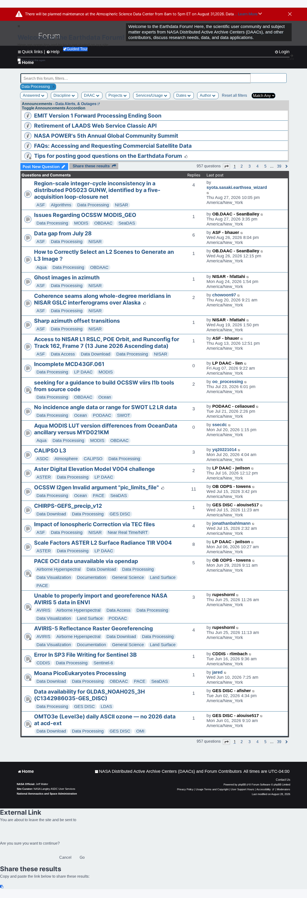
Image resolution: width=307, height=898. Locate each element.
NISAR (121, 205)
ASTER (43, 477)
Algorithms (61, 205)
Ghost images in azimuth (67, 277)
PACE (98, 495)
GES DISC (120, 514)
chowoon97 (224, 295)
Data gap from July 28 (63, 233)
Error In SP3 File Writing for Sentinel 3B (85, 654)
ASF (40, 205)
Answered (32, 95)
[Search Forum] (283, 75)
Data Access (63, 354)
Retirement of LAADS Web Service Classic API (95, 125)
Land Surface (163, 577)
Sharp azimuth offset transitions (77, 320)
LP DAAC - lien (227, 363)
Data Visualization (53, 577)
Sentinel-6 (103, 663)
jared (217, 672)
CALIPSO (93, 458)
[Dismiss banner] (290, 14)
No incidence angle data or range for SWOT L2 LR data (105, 407)
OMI (140, 731)
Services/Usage (150, 95)
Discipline (62, 95)
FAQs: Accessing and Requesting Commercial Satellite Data (113, 145)
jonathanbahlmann (231, 523)
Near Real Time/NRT (128, 532)
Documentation (91, 577)
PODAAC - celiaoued (233, 406)
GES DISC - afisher (231, 690)
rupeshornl (223, 594)
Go (82, 857)
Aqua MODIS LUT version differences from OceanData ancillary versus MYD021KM (105, 429)
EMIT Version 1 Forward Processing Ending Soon (97, 115)
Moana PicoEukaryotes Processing (80, 673)
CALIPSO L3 (50, 450)
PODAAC (102, 415)
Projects (115, 95)
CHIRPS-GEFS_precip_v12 (68, 506)
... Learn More (246, 13)
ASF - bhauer (225, 232)
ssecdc (219, 424)
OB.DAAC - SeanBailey (235, 214)
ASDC (42, 458)
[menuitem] (168, 771)
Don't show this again (33, 60)
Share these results (91, 166)
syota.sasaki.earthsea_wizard (237, 187)
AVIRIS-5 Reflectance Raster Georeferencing (93, 628)
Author (206, 95)
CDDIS (43, 663)
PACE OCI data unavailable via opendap (86, 561)
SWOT (123, 415)
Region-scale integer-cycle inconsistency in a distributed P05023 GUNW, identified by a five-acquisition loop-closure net (97, 190)
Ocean (104, 397)
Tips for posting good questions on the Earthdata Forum (108, 155)
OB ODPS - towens (231, 486)
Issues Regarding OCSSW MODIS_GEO (85, 215)
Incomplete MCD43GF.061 (69, 364)
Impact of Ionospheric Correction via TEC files (94, 524)
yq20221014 (224, 449)
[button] (226, 166)
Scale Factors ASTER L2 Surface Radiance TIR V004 (103, 542)
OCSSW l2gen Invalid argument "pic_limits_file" (96, 487)
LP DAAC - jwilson (231, 468)
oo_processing (227, 381)
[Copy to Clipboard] (2, 886)
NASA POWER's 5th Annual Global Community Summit (106, 135)
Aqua (41, 267)
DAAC (90, 95)
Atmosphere (66, 458)
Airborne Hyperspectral (58, 569)
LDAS (106, 706)
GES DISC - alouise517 (235, 505)
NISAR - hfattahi (228, 276)
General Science (128, 577)
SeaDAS (126, 223)
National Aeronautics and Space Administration (47, 793)
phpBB (242, 784)
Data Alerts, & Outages (75, 104)
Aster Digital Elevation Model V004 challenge (94, 469)
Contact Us (283, 779)
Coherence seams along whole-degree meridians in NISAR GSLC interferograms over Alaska (102, 299)
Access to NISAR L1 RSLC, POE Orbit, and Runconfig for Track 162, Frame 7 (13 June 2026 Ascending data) (106, 342)
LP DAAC (83, 372)
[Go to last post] (208, 192)
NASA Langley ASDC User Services (54, 788)
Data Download (95, 354)
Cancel (65, 857)
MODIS (81, 223)
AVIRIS (43, 610)
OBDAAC (103, 223)
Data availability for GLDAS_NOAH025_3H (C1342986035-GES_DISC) (89, 695)
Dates (181, 95)
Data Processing (93, 205)
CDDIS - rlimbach (230, 653)
